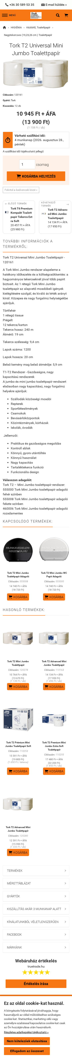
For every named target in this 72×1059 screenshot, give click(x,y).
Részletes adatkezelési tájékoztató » (26, 1032)
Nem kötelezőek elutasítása (27, 1041)
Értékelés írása (36, 984)
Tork (13, 100)
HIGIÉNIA (16, 27)
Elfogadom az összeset (27, 1051)
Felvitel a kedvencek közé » (21, 189)
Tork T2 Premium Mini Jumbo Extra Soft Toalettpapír (54, 746)
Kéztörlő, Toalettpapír (38, 27)
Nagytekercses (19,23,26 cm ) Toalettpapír (28, 35)
